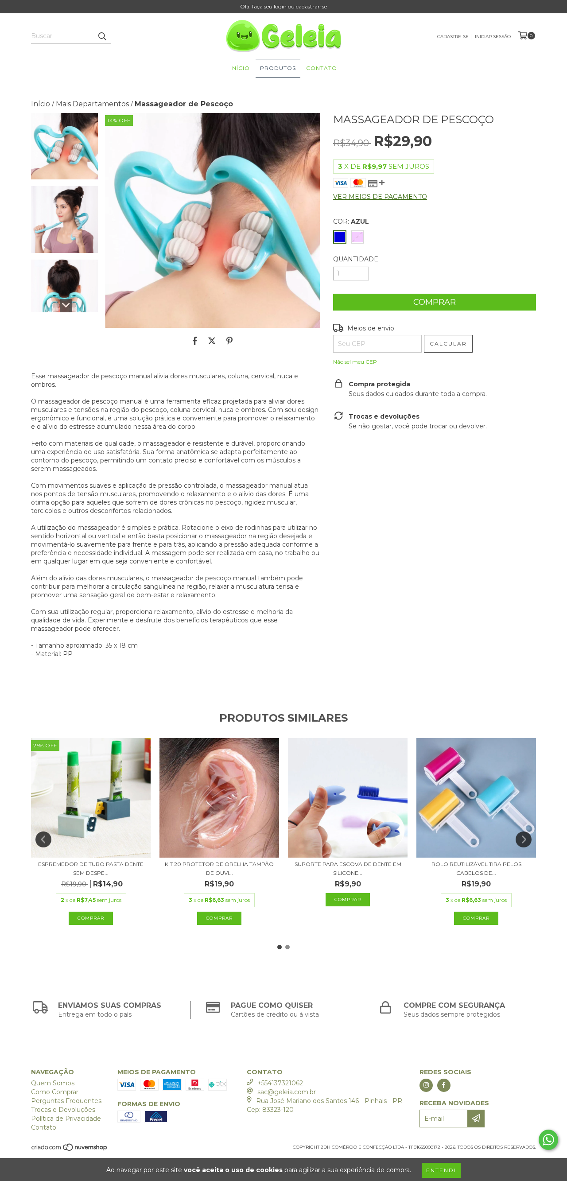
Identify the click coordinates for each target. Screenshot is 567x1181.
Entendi (441, 1170)
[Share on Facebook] (195, 341)
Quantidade (355, 259)
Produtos (278, 68)
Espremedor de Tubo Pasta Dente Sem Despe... (91, 868)
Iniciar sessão (493, 36)
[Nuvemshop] (70, 1150)
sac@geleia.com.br (286, 1092)
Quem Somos (52, 1083)
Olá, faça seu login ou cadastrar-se (283, 6)
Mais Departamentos (92, 104)
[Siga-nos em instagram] (426, 1085)
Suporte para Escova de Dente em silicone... (348, 868)
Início (240, 68)
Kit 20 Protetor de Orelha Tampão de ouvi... (219, 868)
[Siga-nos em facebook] (443, 1085)
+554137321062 (280, 1083)
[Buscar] (102, 36)
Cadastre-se (453, 36)
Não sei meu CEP (355, 361)
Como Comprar (54, 1092)
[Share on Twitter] (212, 341)
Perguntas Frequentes (66, 1101)
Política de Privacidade (66, 1119)
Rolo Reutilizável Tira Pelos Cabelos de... (476, 868)
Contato (321, 68)
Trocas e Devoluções (63, 1110)
